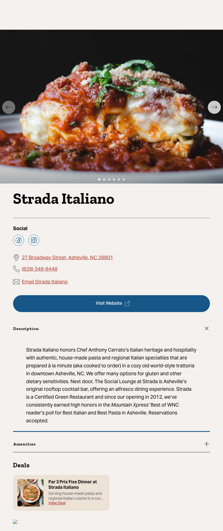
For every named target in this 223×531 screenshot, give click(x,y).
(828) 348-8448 (39, 269)
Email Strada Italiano (45, 282)
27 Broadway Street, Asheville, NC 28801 (67, 257)
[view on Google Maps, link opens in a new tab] (15, 522)
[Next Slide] (214, 107)
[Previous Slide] (8, 107)
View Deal (57, 503)
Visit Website (109, 303)
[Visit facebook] (18, 240)
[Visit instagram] (33, 240)
